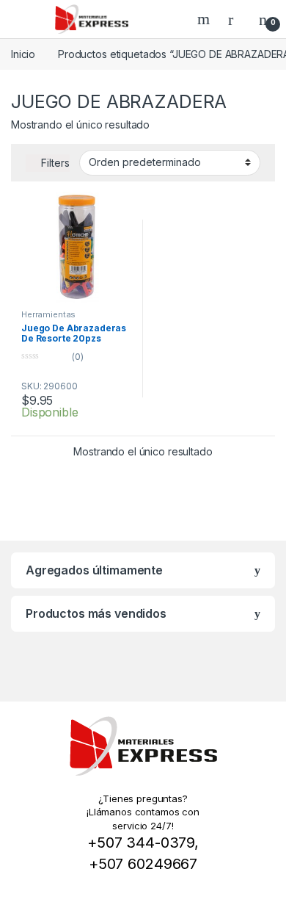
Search (205, 19)
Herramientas (48, 314)
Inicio (23, 54)
